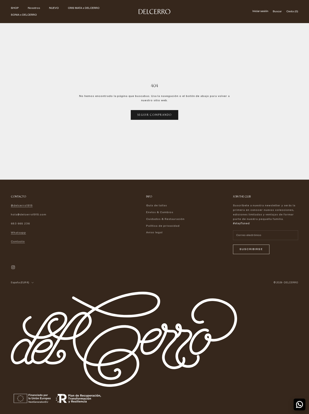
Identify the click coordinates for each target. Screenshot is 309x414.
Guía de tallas (156, 205)
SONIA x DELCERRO (24, 15)
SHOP (15, 8)
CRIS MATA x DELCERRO (84, 8)
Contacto (18, 241)
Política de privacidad (162, 226)
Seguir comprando (154, 114)
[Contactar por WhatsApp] (299, 404)
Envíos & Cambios (159, 212)
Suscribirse (251, 249)
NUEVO (54, 8)
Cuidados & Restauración (165, 219)
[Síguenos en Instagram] (13, 267)
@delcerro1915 (22, 205)
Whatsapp (18, 232)
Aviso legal (154, 232)
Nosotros (34, 8)
